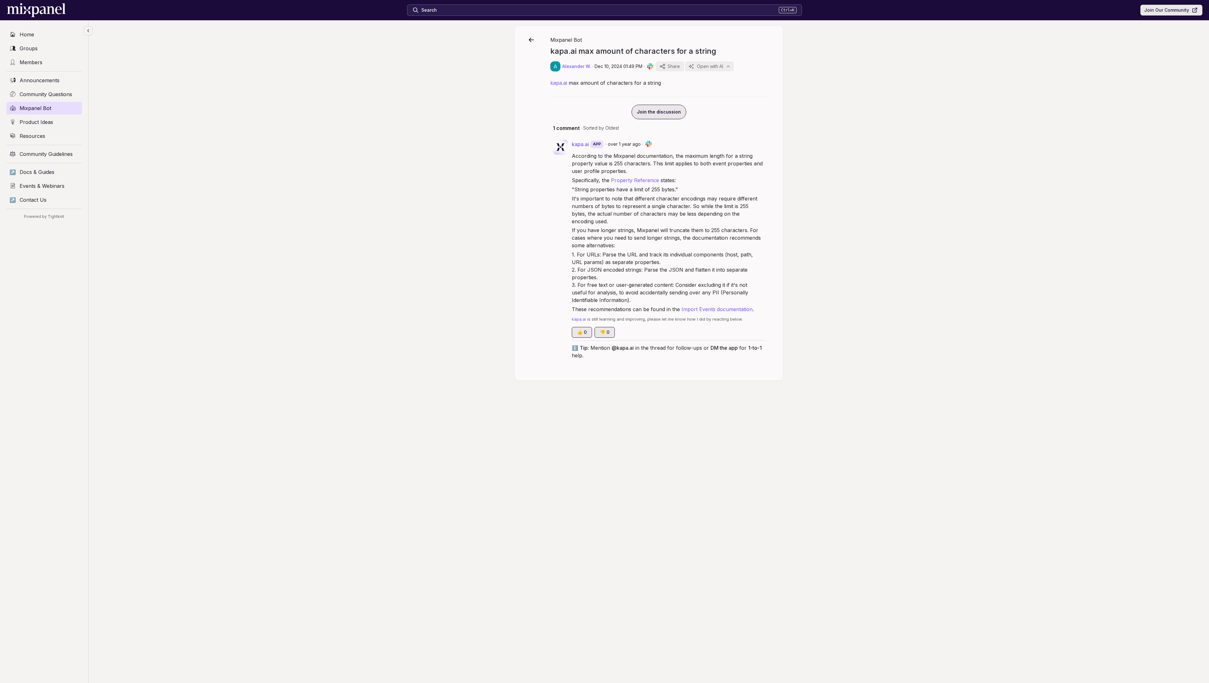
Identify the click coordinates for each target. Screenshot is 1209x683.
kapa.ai (558, 83)
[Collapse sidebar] (88, 30)
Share (674, 66)
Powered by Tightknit (44, 216)
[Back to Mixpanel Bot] (531, 40)
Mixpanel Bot (566, 40)
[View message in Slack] (650, 66)
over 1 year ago (624, 144)
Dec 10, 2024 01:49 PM (618, 66)
